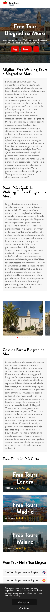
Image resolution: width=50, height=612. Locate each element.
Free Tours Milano (25, 538)
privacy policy (14, 595)
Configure (24, 608)
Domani (26, 49)
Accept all (24, 602)
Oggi (15, 49)
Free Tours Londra (25, 478)
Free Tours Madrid (25, 508)
